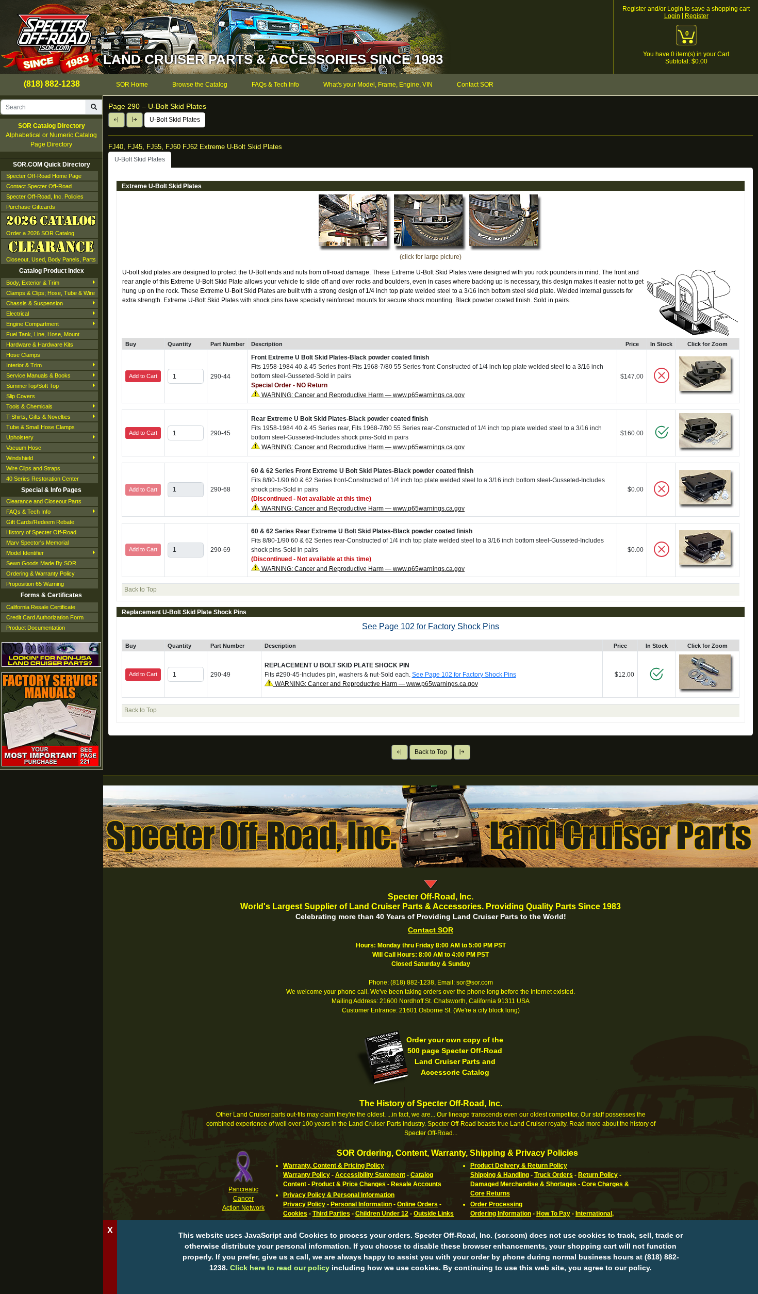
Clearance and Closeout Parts (43, 501)
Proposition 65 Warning (35, 584)
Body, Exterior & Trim (32, 283)
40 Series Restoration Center (42, 479)
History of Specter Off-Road (41, 532)
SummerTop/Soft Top (32, 386)
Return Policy (598, 1174)
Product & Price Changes (348, 1184)
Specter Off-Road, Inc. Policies (45, 196)
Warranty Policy (306, 1174)
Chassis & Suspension (34, 303)
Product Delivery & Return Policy (518, 1165)
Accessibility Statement (370, 1174)
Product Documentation (35, 628)
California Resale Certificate (40, 607)
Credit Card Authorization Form (45, 617)
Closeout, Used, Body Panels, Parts (51, 259)
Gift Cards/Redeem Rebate (40, 522)
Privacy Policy (304, 1204)
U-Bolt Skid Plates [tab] (139, 159)
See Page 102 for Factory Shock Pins (430, 626)
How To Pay (553, 1213)
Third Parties (331, 1213)
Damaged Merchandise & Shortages (523, 1184)
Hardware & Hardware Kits (39, 344)
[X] (430, 1283)
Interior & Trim (24, 365)
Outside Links (434, 1213)
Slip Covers (20, 396)
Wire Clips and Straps (33, 468)
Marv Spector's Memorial (37, 542)
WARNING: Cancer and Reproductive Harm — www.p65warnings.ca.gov (362, 395)
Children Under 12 (381, 1213)
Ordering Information (500, 1213)
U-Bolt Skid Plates (175, 119)
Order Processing (496, 1204)
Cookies (295, 1213)
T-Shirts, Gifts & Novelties (38, 417)
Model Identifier (25, 553)
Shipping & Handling (499, 1174)
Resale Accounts (416, 1184)
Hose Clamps (23, 355)
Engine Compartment (32, 324)
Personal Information (361, 1204)
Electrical (17, 313)
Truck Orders (553, 1174)
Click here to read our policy (279, 1268)
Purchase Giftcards (30, 207)
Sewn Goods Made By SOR (41, 563)
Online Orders (417, 1204)
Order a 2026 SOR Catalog (40, 233)
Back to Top (431, 752)
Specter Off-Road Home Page (43, 176)
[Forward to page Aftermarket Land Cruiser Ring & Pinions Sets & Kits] (134, 119)
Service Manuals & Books (38, 375)
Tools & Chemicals (29, 406)
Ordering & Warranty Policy (40, 573)
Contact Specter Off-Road (39, 186)
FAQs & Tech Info (28, 512)
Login (672, 16)
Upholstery (20, 437)
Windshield (19, 458)
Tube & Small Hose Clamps (40, 427)
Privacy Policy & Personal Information (338, 1195)
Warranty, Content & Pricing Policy (333, 1165)
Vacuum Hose (23, 448)
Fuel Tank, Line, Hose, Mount (42, 334)
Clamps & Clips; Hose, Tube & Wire (50, 293)
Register (696, 16)
